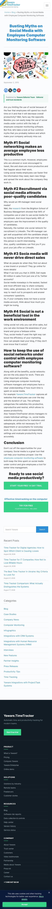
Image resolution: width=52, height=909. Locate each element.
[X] (10, 90)
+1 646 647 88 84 (11, 882)
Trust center (9, 849)
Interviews (9, 650)
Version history (10, 826)
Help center (8, 822)
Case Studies (10, 614)
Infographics (10, 630)
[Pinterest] (19, 90)
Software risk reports (12, 814)
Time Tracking (10, 677)
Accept (24, 904)
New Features (10, 655)
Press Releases (11, 666)
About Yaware (9, 845)
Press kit (7, 868)
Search (42, 529)
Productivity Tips (12, 671)
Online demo (9, 769)
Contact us (8, 876)
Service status (10, 830)
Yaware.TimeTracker (25, 394)
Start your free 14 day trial (26, 485)
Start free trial (12, 732)
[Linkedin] (14, 90)
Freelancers (8, 792)
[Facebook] (6, 90)
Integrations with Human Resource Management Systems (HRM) (20, 643)
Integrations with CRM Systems (19, 636)
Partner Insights (11, 660)
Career (6, 872)
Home (7, 12)
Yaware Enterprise (11, 765)
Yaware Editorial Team (26, 97)
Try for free (26, 507)
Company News (11, 619)
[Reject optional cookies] (49, 892)
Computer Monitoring (14, 625)
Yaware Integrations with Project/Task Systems (22, 684)
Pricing (6, 757)
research (16, 208)
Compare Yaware (11, 761)
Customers (8, 853)
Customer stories (11, 796)
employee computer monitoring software (23, 458)
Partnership (8, 860)
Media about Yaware (12, 865)
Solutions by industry (12, 784)
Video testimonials (11, 857)
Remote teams (10, 788)
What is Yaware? (10, 753)
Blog (13, 12)
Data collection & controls (14, 818)
